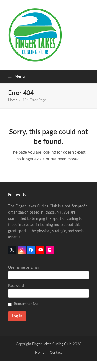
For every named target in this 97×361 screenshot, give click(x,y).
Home (39, 353)
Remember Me (26, 304)
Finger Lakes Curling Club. (52, 344)
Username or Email (23, 268)
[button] (16, 77)
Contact (56, 353)
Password (16, 286)
